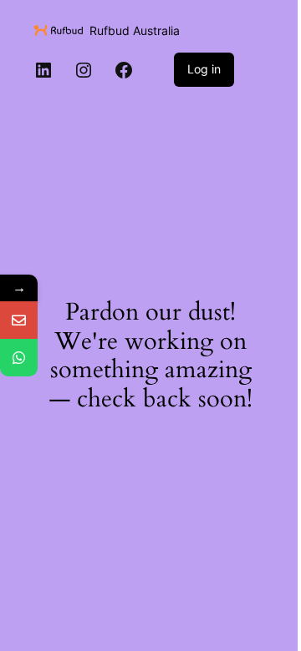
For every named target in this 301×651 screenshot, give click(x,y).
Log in (204, 69)
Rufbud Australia (134, 30)
